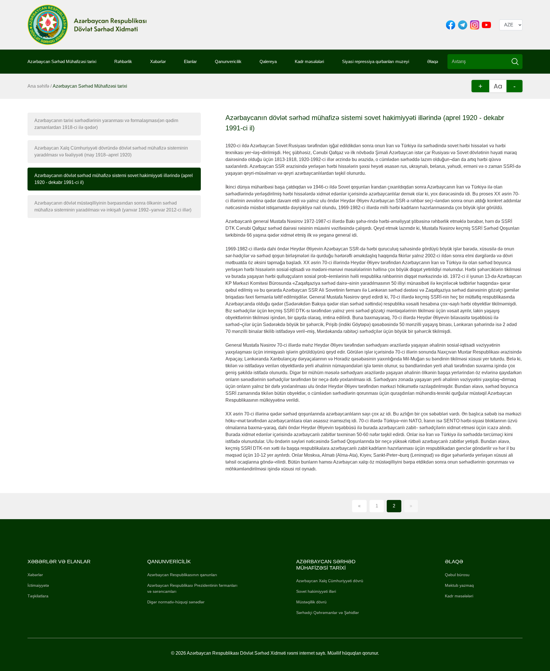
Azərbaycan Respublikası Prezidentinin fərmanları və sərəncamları (192, 588)
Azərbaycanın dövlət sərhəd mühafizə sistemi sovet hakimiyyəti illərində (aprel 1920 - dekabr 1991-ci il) (113, 179)
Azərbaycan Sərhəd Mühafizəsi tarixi (62, 61)
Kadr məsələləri (309, 61)
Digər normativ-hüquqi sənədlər (176, 602)
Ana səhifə (38, 86)
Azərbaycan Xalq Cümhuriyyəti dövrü (329, 580)
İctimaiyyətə (38, 585)
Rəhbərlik (123, 61)
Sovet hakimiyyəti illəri (316, 591)
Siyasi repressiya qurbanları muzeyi (375, 61)
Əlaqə (432, 61)
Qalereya (268, 61)
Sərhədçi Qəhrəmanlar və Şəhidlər (327, 612)
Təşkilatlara (38, 596)
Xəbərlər (158, 61)
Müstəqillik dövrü (311, 602)
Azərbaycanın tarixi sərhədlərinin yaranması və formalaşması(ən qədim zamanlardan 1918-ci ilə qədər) (106, 124)
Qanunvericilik (228, 61)
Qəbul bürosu (457, 574)
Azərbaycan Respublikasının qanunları (182, 574)
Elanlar (190, 61)
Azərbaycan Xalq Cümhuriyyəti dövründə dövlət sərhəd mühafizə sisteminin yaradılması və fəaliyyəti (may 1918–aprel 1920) (111, 151)
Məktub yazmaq (459, 585)
